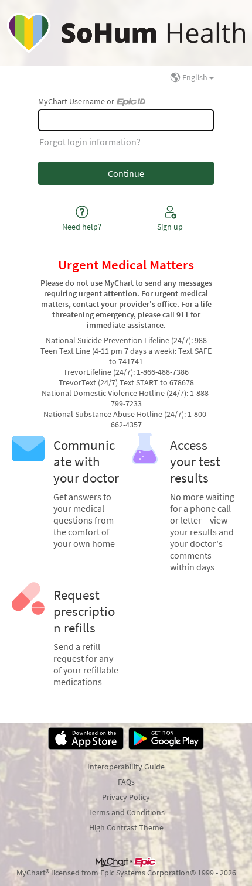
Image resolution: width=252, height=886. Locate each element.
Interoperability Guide (126, 766)
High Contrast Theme (126, 827)
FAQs (126, 781)
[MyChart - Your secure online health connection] (126, 33)
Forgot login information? (90, 142)
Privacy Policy (126, 797)
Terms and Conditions (126, 812)
